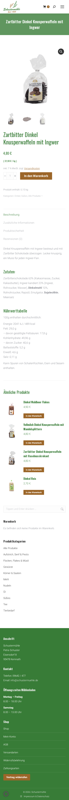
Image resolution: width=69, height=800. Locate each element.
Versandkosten (32, 168)
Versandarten (10, 752)
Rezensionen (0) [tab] (12, 238)
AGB (5, 744)
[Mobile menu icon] (62, 6)
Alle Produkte (34, 196)
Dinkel (17, 196)
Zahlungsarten (11, 768)
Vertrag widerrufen (16, 777)
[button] (61, 52)
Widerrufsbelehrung (14, 760)
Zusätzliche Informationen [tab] (18, 222)
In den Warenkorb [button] (34, 416)
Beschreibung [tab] (11, 214)
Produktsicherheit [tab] (13, 230)
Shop (6, 728)
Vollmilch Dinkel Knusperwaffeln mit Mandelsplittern (43, 427)
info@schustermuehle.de (24, 680)
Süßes (24, 196)
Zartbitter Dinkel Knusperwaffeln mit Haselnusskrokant (42, 454)
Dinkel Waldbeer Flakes (36, 402)
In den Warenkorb (36, 176)
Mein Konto (9, 736)
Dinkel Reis (29, 479)
